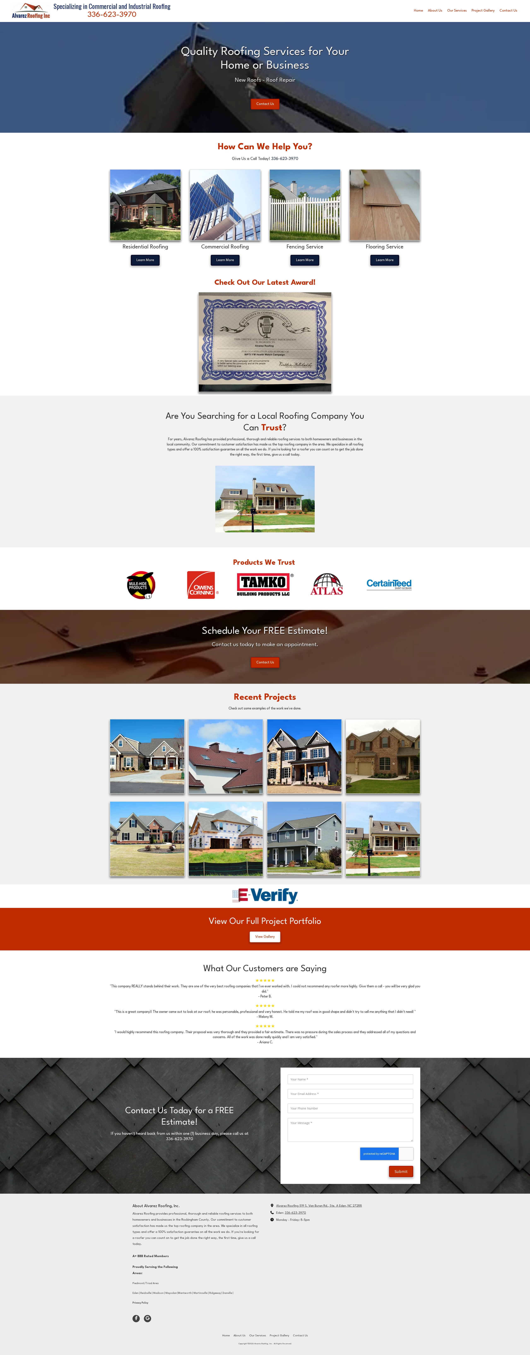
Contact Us (265, 104)
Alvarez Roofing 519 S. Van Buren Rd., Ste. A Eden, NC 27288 (319, 1206)
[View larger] (305, 205)
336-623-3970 (295, 1213)
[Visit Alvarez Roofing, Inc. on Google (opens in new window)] (147, 1318)
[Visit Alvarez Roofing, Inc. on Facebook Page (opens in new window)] (136, 1318)
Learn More (145, 260)
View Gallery (265, 937)
